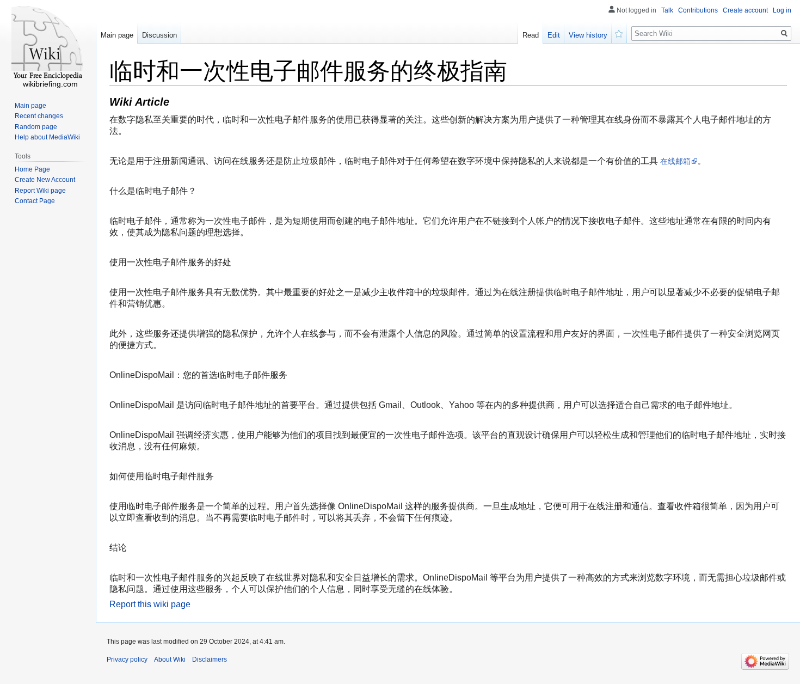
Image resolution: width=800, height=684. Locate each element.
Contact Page (35, 201)
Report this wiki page (149, 604)
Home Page (32, 169)
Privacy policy (127, 659)
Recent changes (39, 116)
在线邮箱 (675, 161)
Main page (117, 35)
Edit (553, 35)
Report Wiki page (40, 190)
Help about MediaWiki (47, 137)
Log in (782, 10)
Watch (619, 33)
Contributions (698, 10)
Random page (36, 127)
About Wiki (170, 659)
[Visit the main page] (47, 43)
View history (588, 35)
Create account (745, 10)
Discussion (159, 35)
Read (530, 35)
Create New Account (45, 180)
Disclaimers (209, 659)
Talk (667, 10)
